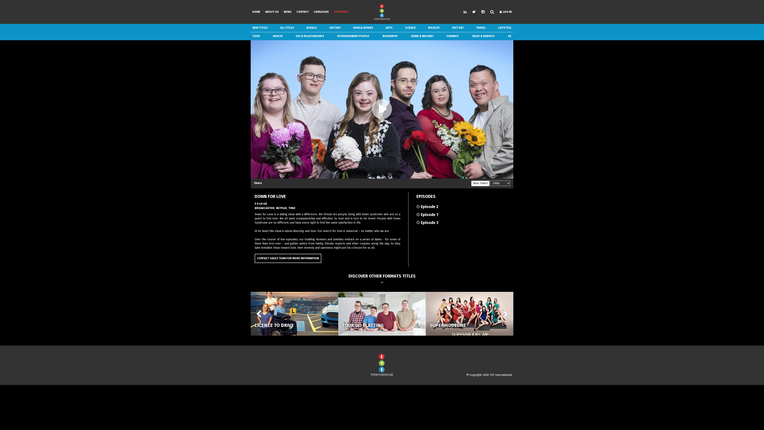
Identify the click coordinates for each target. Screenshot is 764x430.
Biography (390, 36)
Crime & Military (422, 36)
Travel (481, 27)
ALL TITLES (287, 27)
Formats (453, 36)
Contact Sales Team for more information (288, 258)
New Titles (260, 27)
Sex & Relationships (310, 36)
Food (256, 36)
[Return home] (382, 375)
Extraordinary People (353, 36)
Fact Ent (458, 27)
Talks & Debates (483, 36)
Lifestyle (504, 27)
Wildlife (434, 27)
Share (258, 183)
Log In (507, 12)
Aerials (311, 27)
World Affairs (363, 27)
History (335, 27)
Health (278, 36)
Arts (389, 27)
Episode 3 (429, 222)
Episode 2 (429, 206)
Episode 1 (429, 214)
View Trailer (480, 183)
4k (509, 36)
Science (410, 27)
